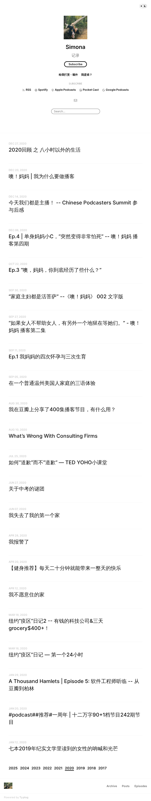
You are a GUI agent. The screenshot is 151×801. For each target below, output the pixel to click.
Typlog (23, 797)
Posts (126, 786)
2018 (91, 768)
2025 (13, 768)
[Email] (75, 100)
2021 (58, 768)
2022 (47, 768)
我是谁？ (86, 74)
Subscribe (75, 64)
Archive (112, 786)
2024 (24, 768)
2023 (36, 768)
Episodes (140, 786)
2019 (80, 768)
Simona (75, 47)
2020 (69, 768)
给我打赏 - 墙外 (68, 74)
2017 (102, 768)
